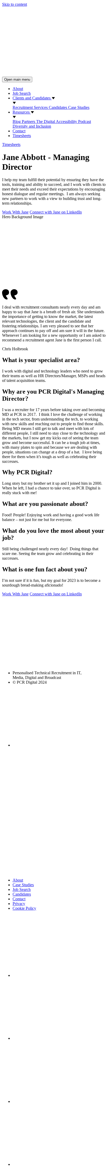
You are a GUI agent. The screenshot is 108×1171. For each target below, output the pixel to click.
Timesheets (22, 135)
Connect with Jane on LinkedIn (56, 212)
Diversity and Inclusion (32, 126)
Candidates (58, 107)
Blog (17, 121)
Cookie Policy (24, 908)
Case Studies (78, 107)
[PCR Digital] (54, 74)
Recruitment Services (31, 107)
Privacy (19, 903)
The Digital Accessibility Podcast (63, 121)
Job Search (22, 93)
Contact (19, 131)
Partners (29, 121)
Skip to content (14, 4)
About (18, 88)
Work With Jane (15, 212)
